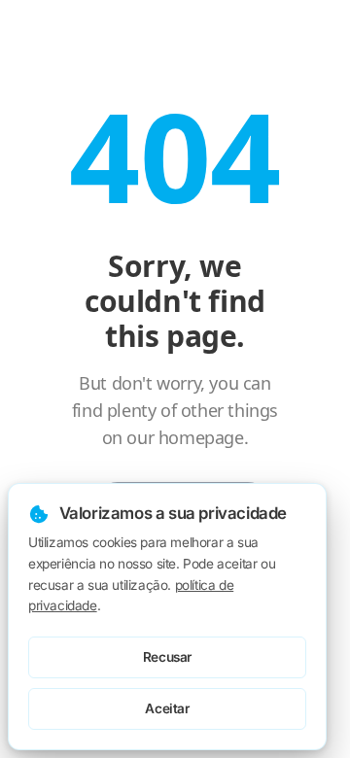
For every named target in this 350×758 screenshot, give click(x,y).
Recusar (167, 657)
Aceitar (167, 708)
